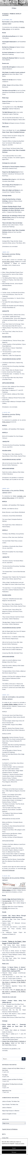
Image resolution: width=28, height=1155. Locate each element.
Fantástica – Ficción (14, 2)
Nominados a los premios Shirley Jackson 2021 (13, 23)
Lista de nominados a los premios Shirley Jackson (13, 698)
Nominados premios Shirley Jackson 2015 (11, 255)
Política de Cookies (19, 1143)
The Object (5, 1075)
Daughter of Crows (11, 1113)
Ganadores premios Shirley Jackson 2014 (11, 415)
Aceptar (14, 1148)
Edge (8, 899)
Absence (9, 1107)
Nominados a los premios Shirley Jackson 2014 (13, 491)
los (10, 704)
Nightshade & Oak (6, 1090)
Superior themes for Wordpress (10, 1129)
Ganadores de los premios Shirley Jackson (13, 879)
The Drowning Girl (6, 901)
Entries (5, 1138)
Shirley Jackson (6, 422)
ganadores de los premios (19, 888)
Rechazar (14, 1152)
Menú (14, 8)
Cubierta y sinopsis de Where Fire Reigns (12, 1079)
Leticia (3, 1101)
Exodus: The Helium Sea (13, 1101)
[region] (14, 1147)
